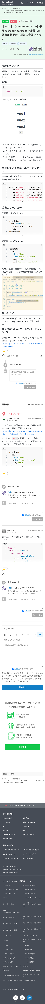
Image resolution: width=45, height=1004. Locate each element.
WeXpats (6, 970)
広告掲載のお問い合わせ (10, 872)
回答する (22, 687)
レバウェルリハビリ (9, 958)
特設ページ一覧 (8, 838)
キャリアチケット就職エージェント (32, 917)
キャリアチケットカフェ (10, 923)
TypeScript (22, 43)
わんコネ (25, 966)
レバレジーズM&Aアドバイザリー (32, 940)
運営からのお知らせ (29, 822)
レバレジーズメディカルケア (12, 966)
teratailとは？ (7, 818)
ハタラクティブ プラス (30, 935)
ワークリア (6, 940)
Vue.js (5, 43)
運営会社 (6, 866)
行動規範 (21, 383)
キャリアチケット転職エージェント (32, 930)
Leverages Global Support (31, 970)
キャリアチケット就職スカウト (32, 924)
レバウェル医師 (8, 962)
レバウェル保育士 (8, 953)
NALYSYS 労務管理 (29, 980)
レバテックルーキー (10, 854)
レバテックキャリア (29, 854)
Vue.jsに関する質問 (14, 8)
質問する (22, 747)
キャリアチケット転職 (10, 930)
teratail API (26, 826)
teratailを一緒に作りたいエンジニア (21, 805)
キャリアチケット (8, 917)
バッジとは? (7, 822)
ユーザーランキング (9, 834)
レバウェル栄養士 (28, 958)
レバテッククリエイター (31, 850)
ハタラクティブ (8, 935)
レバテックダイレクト (10, 858)
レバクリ (6, 945)
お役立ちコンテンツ (29, 834)
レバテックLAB (28, 858)
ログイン (33, 3)
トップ (4, 8)
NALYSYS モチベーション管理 (12, 980)
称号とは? (6, 826)
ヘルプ (25, 830)
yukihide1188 (13, 419)
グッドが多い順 (37, 404)
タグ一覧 (6, 830)
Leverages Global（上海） (11, 975)
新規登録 (40, 3)
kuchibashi (38, 48)
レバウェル (26, 945)
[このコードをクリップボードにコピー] (41, 87)
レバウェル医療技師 (29, 953)
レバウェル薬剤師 (28, 962)
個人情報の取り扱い (16, 869)
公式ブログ (26, 818)
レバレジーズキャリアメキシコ (32, 975)
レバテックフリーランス (11, 850)
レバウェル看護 (27, 949)
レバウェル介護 (8, 949)
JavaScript (13, 43)
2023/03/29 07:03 (36, 54)
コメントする (30, 387)
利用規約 (13, 866)
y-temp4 (10, 530)
